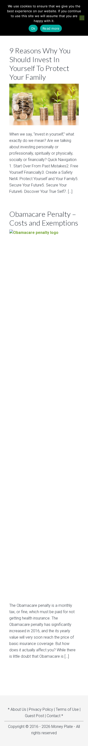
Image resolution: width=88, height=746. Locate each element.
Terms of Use (67, 709)
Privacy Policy (41, 709)
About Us (18, 709)
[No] (81, 17)
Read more (51, 28)
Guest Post (34, 715)
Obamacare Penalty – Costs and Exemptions (43, 218)
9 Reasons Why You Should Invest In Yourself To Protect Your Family (40, 63)
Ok (33, 28)
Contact (53, 715)
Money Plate (62, 726)
